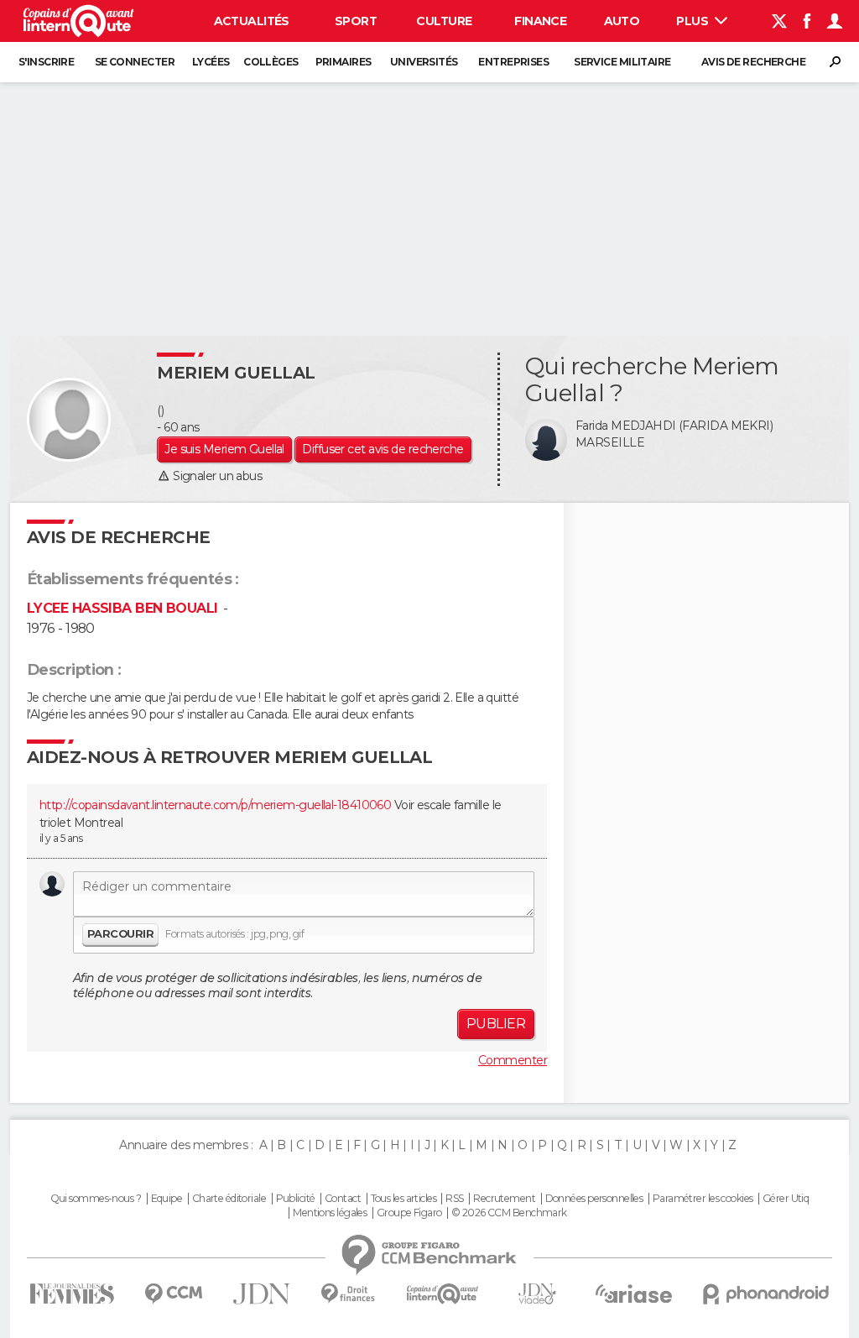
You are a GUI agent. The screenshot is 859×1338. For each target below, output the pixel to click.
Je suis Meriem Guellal (224, 449)
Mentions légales (330, 1213)
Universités (424, 61)
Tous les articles (403, 1199)
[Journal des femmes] (72, 1293)
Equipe (167, 1199)
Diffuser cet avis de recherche (382, 449)
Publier (495, 1024)
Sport (356, 21)
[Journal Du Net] (262, 1293)
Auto (622, 21)
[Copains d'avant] (442, 1293)
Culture (443, 21)
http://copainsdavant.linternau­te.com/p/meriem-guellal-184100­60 (215, 805)
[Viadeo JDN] (537, 1293)
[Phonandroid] (766, 1293)
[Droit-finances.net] (348, 1293)
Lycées (211, 61)
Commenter (512, 1060)
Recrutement (504, 1199)
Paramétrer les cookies (703, 1199)
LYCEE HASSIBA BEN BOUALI (122, 608)
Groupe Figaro (409, 1213)
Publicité (295, 1199)
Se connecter (134, 61)
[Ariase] (634, 1293)
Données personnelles (594, 1199)
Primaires (343, 61)
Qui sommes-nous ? (95, 1199)
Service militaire (622, 61)
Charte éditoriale (229, 1199)
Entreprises (513, 61)
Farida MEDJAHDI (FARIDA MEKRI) (674, 425)
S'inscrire (46, 61)
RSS (454, 1199)
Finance (540, 21)
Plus (693, 21)
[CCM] (173, 1293)
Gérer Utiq (786, 1199)
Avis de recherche (753, 61)
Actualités (251, 21)
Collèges (271, 61)
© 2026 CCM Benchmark (509, 1213)
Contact (343, 1199)
